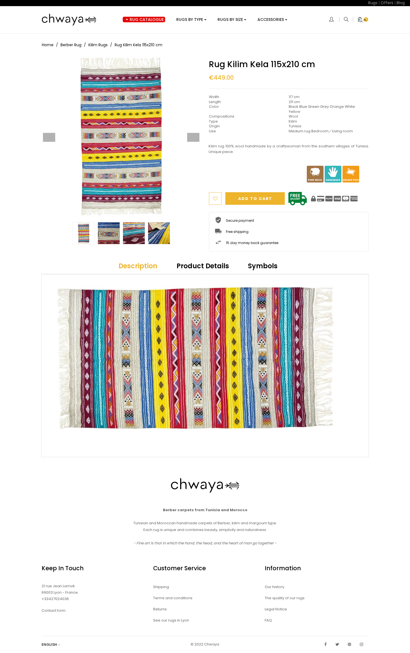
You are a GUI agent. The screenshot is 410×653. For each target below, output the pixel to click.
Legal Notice (276, 609)
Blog (401, 3)
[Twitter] (337, 644)
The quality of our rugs (285, 598)
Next (193, 137)
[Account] (334, 20)
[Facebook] (325, 644)
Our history (274, 586)
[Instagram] (361, 644)
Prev (49, 137)
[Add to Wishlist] (215, 198)
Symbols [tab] (263, 266)
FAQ (268, 620)
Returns (160, 609)
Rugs (372, 3)
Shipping (161, 586)
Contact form (54, 610)
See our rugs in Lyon (171, 620)
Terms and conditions (172, 598)
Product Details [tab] (203, 266)
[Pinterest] (349, 644)
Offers (387, 3)
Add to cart (255, 198)
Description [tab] (138, 266)
